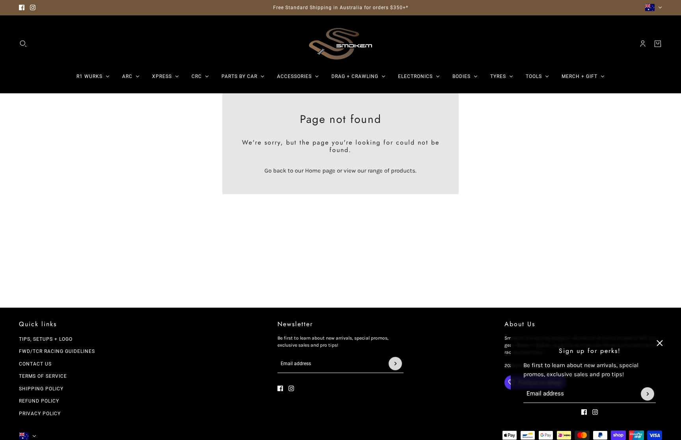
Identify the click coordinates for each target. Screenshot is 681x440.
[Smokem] (340, 43)
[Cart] (657, 43)
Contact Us (35, 364)
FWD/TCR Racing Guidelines (57, 351)
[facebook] (21, 7)
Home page (320, 170)
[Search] (23, 43)
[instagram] (32, 7)
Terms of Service (43, 376)
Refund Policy (39, 401)
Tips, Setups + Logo (46, 339)
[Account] (642, 43)
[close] (660, 343)
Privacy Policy (40, 413)
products (403, 170)
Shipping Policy (41, 389)
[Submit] (647, 394)
